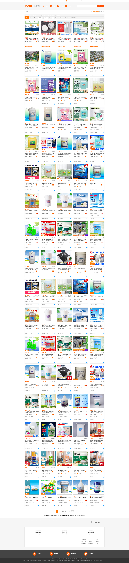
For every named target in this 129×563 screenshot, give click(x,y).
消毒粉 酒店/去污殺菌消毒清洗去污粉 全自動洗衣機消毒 (80, 412)
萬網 (84, 560)
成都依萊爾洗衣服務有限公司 (29, 443)
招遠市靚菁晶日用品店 (92, 541)
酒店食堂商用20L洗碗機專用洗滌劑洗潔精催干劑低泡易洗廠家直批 (80, 470)
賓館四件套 (80, 43)
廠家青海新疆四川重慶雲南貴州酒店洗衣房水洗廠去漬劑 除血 (80, 154)
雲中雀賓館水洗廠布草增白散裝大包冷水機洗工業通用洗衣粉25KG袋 (80, 183)
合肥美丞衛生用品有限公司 (77, 41)
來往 (91, 560)
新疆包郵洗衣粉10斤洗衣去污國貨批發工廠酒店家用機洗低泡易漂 (64, 125)
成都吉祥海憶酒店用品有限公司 (94, 414)
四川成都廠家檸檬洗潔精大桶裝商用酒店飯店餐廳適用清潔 (64, 183)
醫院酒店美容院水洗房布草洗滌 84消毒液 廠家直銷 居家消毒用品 (48, 68)
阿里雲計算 (73, 560)
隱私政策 (71, 558)
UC (86, 560)
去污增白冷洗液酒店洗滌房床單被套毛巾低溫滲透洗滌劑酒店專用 (96, 498)
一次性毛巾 (34, 43)
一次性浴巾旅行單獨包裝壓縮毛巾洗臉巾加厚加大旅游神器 (64, 39)
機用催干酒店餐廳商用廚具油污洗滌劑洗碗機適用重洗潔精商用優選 (96, 240)
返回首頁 (76, 515)
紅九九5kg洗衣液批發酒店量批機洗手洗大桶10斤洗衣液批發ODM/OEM (80, 125)
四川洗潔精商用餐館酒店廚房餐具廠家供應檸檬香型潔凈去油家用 (48, 412)
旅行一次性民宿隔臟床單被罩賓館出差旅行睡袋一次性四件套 (80, 39)
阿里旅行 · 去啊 (60, 560)
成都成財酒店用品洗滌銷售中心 (59, 538)
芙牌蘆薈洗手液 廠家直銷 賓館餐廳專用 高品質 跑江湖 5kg (32, 240)
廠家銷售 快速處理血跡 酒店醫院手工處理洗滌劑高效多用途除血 (80, 498)
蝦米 (69, 560)
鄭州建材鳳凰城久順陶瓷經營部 (93, 543)
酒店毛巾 (30, 43)
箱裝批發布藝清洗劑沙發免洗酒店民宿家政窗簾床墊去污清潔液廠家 (96, 441)
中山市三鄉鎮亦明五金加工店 (93, 539)
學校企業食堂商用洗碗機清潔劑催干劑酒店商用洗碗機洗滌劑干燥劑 (96, 269)
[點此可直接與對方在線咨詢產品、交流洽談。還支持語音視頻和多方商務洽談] (38, 75)
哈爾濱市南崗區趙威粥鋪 (99, 539)
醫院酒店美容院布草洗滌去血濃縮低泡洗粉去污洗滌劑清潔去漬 (64, 498)
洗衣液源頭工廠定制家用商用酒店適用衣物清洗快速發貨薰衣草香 (96, 97)
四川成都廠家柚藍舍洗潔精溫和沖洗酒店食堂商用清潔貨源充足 (31, 154)
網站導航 (85, 558)
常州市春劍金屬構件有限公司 (100, 541)
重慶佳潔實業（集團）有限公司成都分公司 (77, 70)
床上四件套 (96, 43)
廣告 (38, 39)
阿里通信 (80, 560)
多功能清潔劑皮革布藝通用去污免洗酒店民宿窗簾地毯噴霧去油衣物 (31, 470)
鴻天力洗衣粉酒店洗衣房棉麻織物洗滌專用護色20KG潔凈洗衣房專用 (96, 412)
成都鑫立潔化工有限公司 (45, 70)
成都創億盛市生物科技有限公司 (29, 271)
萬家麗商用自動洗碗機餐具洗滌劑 (80, 268)
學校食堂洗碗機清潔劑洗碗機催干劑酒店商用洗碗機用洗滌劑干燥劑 (48, 240)
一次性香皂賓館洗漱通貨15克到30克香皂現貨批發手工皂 (48, 39)
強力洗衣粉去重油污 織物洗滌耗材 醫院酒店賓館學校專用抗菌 (32, 441)
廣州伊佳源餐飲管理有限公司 (86, 543)
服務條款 (67, 558)
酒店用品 (26, 43)
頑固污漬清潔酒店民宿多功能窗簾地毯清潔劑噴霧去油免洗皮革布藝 (96, 211)
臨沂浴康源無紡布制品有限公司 (29, 41)
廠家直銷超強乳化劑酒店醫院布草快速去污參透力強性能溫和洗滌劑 (31, 125)
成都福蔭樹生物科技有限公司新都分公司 (61, 242)
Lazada (104, 560)
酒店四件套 (76, 43)
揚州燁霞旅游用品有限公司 (45, 41)
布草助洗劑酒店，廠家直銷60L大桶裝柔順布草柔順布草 (48, 269)
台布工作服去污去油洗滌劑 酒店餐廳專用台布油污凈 (96, 183)
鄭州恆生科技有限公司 (85, 541)
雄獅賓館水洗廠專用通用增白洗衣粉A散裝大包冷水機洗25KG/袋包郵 (64, 97)
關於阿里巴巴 (76, 558)
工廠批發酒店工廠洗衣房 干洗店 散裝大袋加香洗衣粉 (80, 441)
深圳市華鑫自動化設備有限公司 (86, 538)
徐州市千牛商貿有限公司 (99, 543)
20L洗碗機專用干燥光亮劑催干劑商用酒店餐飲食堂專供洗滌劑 (64, 240)
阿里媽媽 (66, 560)
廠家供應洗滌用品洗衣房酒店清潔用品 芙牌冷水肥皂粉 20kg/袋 (31, 68)
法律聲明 (63, 558)
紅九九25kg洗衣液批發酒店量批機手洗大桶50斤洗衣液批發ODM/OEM (80, 97)
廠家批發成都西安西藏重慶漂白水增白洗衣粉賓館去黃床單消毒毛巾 (80, 211)
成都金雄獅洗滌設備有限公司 (61, 98)
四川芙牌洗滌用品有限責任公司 (29, 70)
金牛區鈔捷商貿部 (45, 98)
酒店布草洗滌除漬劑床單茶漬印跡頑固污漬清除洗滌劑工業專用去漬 (64, 412)
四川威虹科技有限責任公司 (29, 98)
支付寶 (88, 560)
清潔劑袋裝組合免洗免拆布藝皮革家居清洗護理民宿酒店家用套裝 (31, 498)
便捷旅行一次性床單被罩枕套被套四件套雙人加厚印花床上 (96, 39)
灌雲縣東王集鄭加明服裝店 (92, 538)
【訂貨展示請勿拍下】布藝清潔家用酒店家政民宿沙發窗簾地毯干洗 (64, 470)
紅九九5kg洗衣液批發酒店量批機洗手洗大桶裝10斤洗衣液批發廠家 (97, 154)
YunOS (77, 560)
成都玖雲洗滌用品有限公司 (45, 127)
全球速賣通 (44, 560)
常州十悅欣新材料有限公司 (94, 41)
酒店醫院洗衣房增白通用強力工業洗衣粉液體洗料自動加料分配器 (64, 211)
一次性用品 (47, 43)
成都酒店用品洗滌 (85, 521)
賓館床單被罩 (85, 43)
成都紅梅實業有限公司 (77, 98)
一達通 (101, 560)
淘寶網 (48, 560)
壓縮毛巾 (62, 43)
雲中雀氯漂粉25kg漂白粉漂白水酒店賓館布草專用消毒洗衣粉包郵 (48, 154)
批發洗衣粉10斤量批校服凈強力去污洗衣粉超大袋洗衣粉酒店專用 (80, 68)
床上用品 (92, 43)
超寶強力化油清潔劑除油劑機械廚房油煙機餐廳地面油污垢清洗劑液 (64, 441)
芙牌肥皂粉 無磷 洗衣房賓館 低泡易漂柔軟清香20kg (48, 498)
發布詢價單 (96, 521)
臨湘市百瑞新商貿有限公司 (99, 538)
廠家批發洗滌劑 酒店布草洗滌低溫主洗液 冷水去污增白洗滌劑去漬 (31, 269)
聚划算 (53, 560)
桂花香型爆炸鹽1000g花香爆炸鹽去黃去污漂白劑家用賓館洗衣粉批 (97, 125)
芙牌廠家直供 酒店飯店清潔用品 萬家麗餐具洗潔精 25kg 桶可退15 (97, 68)
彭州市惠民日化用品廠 (94, 98)
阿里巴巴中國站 (38, 560)
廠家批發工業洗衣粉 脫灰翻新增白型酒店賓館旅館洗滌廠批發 (31, 211)
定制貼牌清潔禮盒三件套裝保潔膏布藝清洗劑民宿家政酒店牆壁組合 (64, 269)
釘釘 (94, 560)
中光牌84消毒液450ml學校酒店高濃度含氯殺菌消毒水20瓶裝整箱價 (80, 240)
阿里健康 (97, 560)
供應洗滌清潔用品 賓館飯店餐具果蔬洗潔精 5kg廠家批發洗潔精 (64, 68)
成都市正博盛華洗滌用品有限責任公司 (94, 213)
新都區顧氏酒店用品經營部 (45, 443)
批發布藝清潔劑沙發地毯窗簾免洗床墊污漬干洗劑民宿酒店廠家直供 (48, 470)
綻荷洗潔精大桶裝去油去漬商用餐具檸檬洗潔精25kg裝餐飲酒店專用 (48, 183)
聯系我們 (81, 558)
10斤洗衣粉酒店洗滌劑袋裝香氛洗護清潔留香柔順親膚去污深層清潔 (31, 97)
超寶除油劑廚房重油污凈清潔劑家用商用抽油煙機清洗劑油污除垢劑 (48, 441)
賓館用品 (50, 43)
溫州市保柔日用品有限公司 (61, 41)
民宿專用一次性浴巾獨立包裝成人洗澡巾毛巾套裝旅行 (31, 39)
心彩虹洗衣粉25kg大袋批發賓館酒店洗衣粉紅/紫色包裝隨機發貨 (48, 97)
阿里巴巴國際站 (32, 560)
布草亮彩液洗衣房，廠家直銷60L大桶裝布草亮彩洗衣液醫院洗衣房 (48, 211)
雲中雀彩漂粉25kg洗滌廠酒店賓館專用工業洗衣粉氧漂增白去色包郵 (31, 183)
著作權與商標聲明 (58, 558)
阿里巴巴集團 (25, 560)
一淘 (56, 560)
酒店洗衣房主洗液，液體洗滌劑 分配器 (48, 125)
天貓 (51, 560)
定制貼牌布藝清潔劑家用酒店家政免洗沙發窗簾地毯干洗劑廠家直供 (96, 470)
